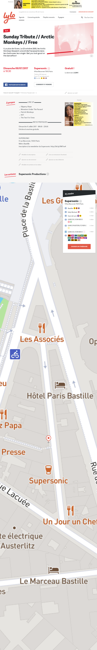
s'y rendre (44, 84)
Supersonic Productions (32, 174)
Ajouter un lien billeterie (56, 160)
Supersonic (40, 68)
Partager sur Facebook (17, 85)
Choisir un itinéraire (79, 246)
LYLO (9, 17)
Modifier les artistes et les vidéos (31, 165)
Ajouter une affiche (83, 56)
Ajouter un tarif (72, 93)
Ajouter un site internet (29, 160)
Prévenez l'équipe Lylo (19, 93)
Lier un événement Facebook (57, 155)
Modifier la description (28, 155)
